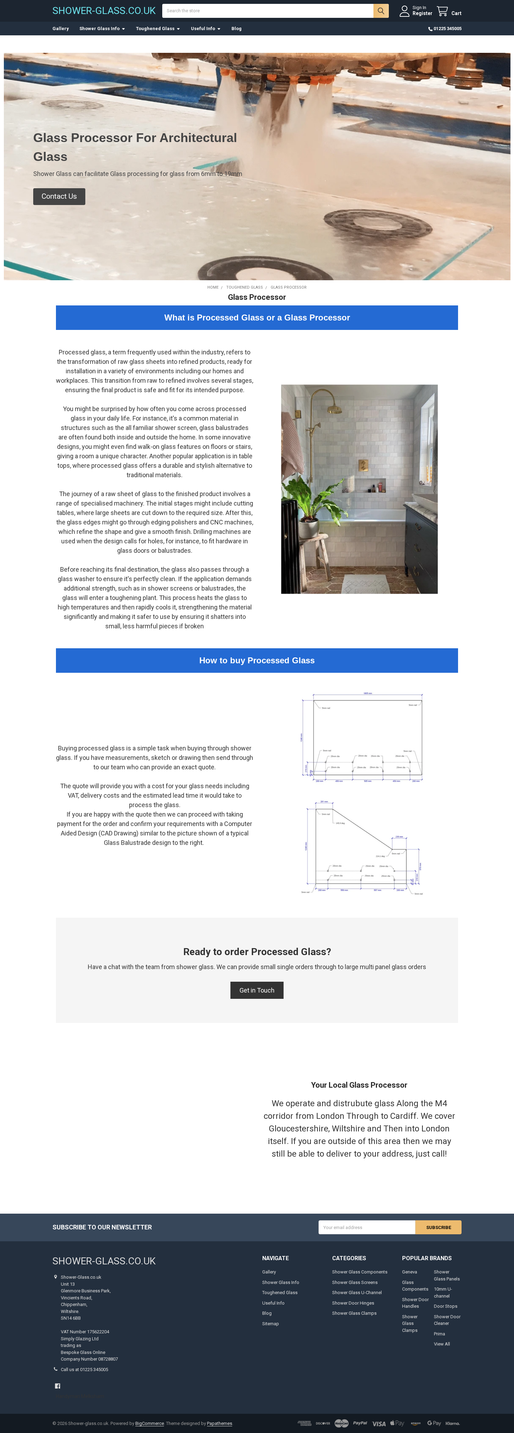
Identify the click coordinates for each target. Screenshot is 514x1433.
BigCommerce (149, 1423)
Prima (439, 1333)
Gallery (60, 28)
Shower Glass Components (359, 1272)
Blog (236, 28)
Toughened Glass (155, 28)
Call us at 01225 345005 (84, 1369)
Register (423, 13)
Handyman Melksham (80, 1396)
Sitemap (270, 1323)
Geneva (409, 1272)
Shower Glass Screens (355, 1282)
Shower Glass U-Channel (357, 1292)
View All (442, 1344)
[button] (59, 196)
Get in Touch (257, 990)
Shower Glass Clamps (354, 1313)
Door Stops (445, 1306)
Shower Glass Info (99, 28)
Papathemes (219, 1423)
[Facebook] (57, 1386)
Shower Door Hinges (353, 1303)
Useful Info (203, 28)
